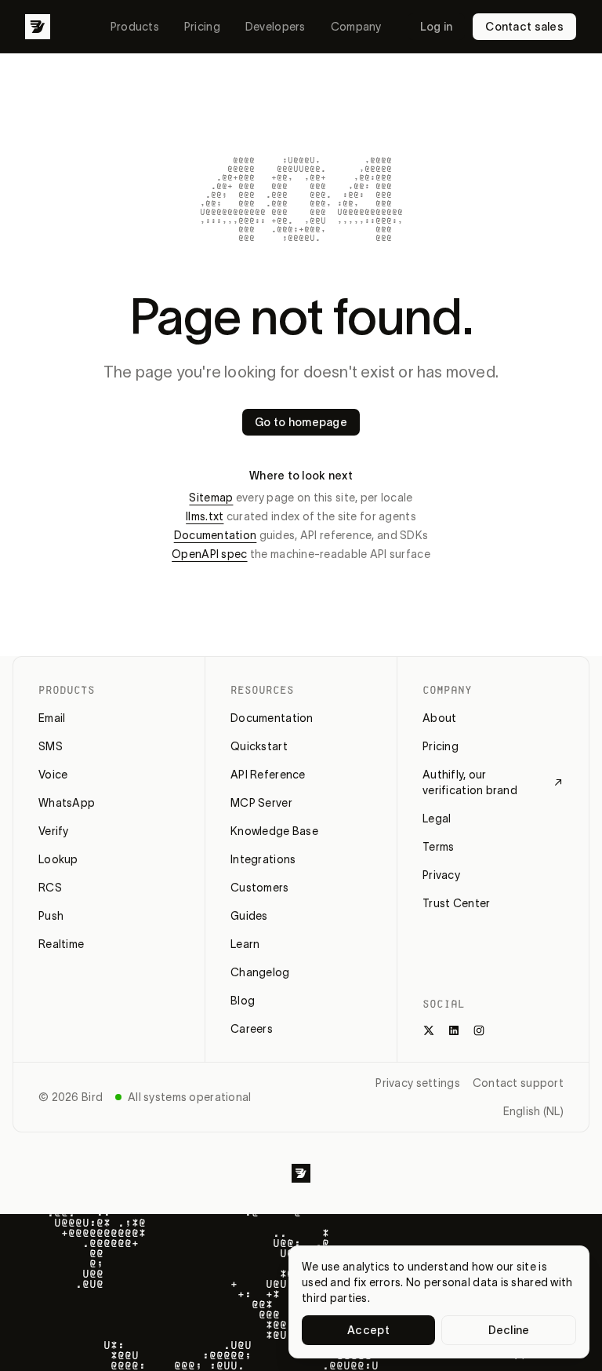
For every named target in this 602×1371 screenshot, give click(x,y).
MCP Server (261, 803)
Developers (275, 26)
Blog (242, 1000)
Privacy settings (417, 1083)
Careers (251, 1029)
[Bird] (37, 26)
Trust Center (456, 903)
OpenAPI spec (209, 554)
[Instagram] (479, 1030)
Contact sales (524, 26)
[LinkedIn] (454, 1030)
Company (356, 26)
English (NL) (533, 1111)
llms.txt (204, 516)
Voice (52, 774)
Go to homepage (301, 422)
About (439, 718)
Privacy (441, 875)
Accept (368, 1330)
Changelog (260, 972)
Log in (436, 26)
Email (51, 718)
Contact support (518, 1083)
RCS (50, 887)
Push (50, 916)
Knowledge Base (274, 831)
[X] (428, 1030)
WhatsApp (66, 803)
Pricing (202, 26)
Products (135, 26)
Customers (259, 887)
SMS (50, 746)
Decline (509, 1330)
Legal (436, 818)
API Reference (268, 774)
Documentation (215, 535)
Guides (249, 916)
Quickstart (259, 746)
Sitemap (211, 497)
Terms (438, 846)
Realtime (61, 944)
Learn (244, 944)
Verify (53, 831)
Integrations (263, 859)
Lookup (58, 859)
